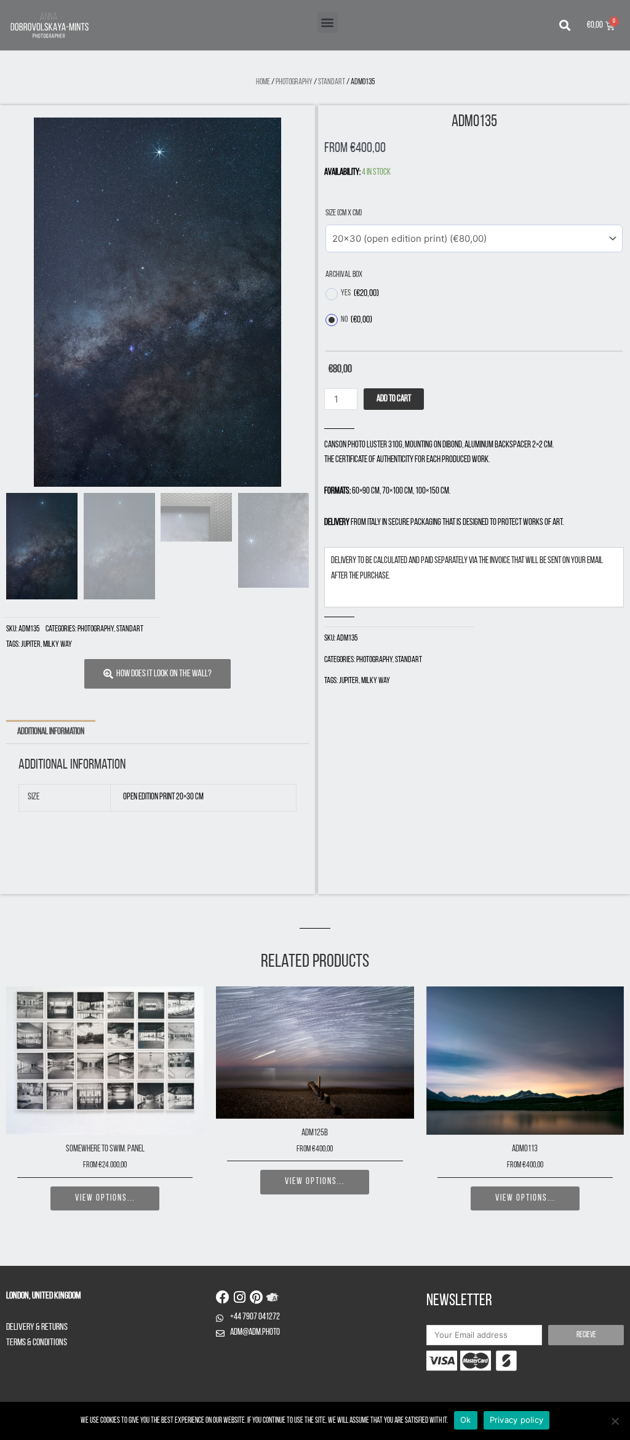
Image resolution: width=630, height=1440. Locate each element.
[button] (327, 22)
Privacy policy (517, 1420)
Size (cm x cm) (343, 213)
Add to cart (394, 399)
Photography (294, 82)
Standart (331, 82)
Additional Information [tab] (50, 732)
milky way (57, 645)
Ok (465, 1420)
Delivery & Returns (37, 1327)
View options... (105, 1198)
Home (263, 82)
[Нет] (614, 1421)
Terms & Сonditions (36, 1343)
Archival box (343, 274)
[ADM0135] (157, 302)
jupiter (31, 645)
